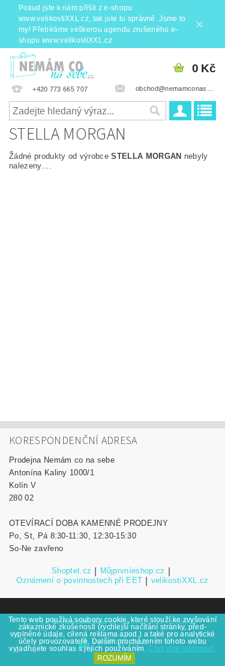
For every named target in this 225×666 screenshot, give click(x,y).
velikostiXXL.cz (180, 580)
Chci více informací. (181, 648)
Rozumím (114, 658)
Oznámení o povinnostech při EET (79, 580)
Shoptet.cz (71, 571)
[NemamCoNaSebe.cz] (52, 63)
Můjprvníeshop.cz (132, 571)
